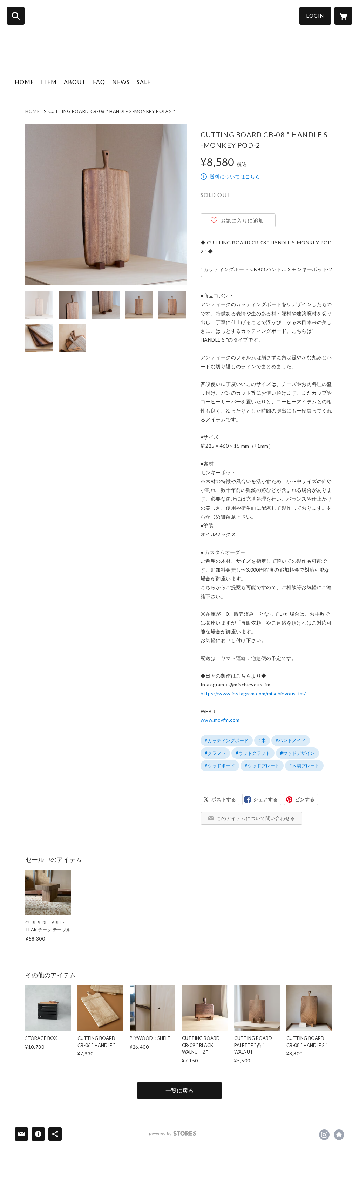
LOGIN (315, 16)
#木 (262, 740)
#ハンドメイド (291, 740)
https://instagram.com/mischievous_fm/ (324, 1134)
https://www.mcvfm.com (339, 1134)
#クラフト (215, 753)
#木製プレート (304, 766)
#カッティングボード (227, 740)
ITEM (49, 81)
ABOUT (75, 81)
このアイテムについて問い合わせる (255, 818)
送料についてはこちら (235, 176)
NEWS (121, 81)
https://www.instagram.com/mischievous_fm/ (253, 694)
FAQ (99, 81)
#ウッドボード (220, 766)
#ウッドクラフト (253, 753)
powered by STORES (173, 1133)
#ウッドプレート (262, 766)
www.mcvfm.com (220, 720)
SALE (144, 81)
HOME (24, 81)
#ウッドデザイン (297, 753)
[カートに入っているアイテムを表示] (343, 16)
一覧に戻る (179, 1090)
